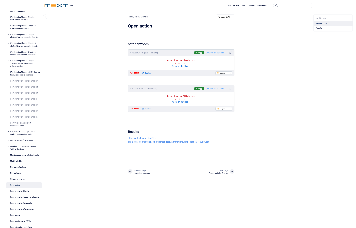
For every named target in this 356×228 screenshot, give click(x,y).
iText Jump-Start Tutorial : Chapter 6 (24, 111)
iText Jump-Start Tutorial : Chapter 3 (24, 93)
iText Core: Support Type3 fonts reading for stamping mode (22, 132)
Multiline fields (16, 161)
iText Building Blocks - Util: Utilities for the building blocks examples (25, 73)
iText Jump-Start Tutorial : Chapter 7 (24, 117)
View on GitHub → (217, 53)
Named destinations (18, 167)
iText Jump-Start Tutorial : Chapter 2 (24, 87)
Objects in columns (17, 179)
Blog (243, 5)
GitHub (148, 73)
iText (72, 5)
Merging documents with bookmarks (24, 155)
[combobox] (292, 5)
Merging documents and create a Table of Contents (23, 147)
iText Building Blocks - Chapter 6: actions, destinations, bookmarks (23, 53)
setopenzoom (321, 23)
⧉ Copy (199, 53)
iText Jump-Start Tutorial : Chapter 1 (24, 81)
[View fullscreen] (230, 52)
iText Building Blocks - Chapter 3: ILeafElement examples (23, 27)
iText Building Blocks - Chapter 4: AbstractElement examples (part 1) (24, 35)
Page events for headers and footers (24, 197)
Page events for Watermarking (22, 209)
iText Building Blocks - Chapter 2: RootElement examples (23, 18)
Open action (15, 185)
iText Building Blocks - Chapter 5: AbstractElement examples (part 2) (24, 44)
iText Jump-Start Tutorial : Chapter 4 (24, 99)
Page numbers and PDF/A (20, 221)
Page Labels (15, 215)
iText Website (233, 5)
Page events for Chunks (19, 191)
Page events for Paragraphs (21, 203)
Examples (144, 17)
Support (251, 5)
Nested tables (15, 173)
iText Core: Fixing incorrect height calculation (20, 124)
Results (319, 28)
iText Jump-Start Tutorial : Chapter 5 (24, 105)
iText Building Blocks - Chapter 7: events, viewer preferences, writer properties (22, 63)
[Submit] (276, 5)
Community (262, 5)
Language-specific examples (21, 140)
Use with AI (225, 17)
